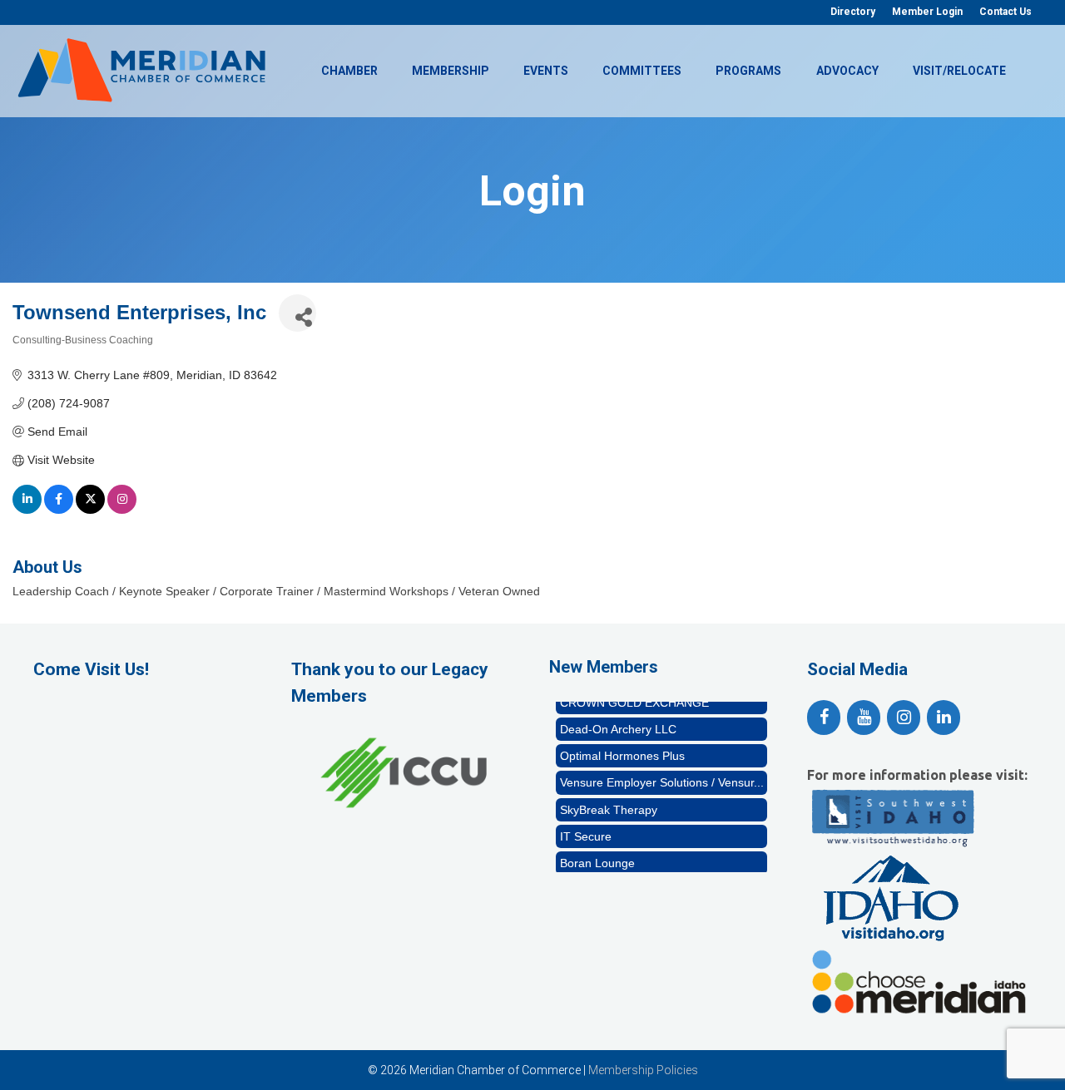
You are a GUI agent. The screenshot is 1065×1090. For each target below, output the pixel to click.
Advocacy (847, 70)
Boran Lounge (597, 853)
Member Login (927, 11)
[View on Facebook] (58, 509)
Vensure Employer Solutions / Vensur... (662, 772)
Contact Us (1005, 11)
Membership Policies (643, 1070)
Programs (748, 70)
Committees (641, 70)
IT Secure (586, 826)
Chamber (349, 70)
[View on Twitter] (90, 509)
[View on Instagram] (121, 509)
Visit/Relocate (959, 70)
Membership (450, 70)
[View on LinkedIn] (27, 509)
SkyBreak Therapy (608, 799)
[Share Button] (297, 313)
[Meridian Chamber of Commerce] (141, 69)
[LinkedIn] (943, 717)
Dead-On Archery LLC (618, 719)
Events (545, 70)
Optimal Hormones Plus (622, 745)
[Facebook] (823, 717)
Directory (852, 11)
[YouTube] (863, 717)
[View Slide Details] (403, 773)
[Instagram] (903, 717)
